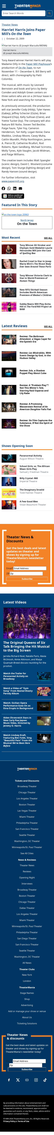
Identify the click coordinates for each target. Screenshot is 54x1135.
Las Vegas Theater (27, 810)
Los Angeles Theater (27, 798)
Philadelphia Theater (27, 822)
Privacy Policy (9, 1121)
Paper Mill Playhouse (38, 64)
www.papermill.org (13, 181)
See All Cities (27, 853)
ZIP (8, 573)
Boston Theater (27, 804)
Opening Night (27, 877)
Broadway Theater (27, 786)
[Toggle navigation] (1, 5)
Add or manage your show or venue (27, 1011)
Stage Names (27, 993)
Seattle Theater (27, 835)
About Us (27, 1017)
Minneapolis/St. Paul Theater (27, 847)
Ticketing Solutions (27, 1023)
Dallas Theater (27, 908)
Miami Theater (27, 816)
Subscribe (27, 578)
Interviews (27, 883)
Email (9, 568)
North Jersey (27, 220)
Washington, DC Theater (27, 841)
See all (48, 238)
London (27, 980)
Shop (27, 999)
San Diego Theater (27, 938)
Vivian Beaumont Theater (33, 504)
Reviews (27, 871)
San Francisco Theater (27, 828)
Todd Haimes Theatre (31, 492)
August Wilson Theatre (31, 458)
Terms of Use (23, 1121)
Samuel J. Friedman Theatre (34, 472)
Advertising (27, 1005)
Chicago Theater (27, 792)
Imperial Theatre (28, 481)
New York (27, 974)
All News (27, 962)
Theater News (10, 24)
